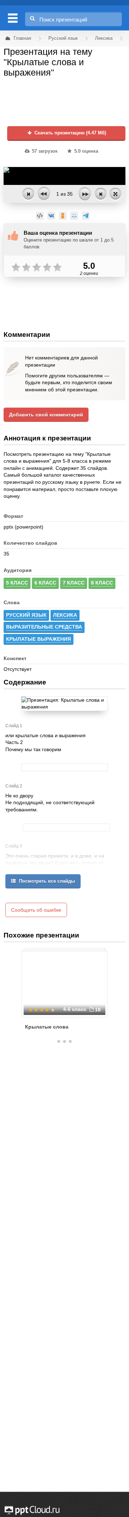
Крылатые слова (46, 1027)
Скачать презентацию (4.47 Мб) (69, 132)
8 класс (102, 583)
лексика (65, 615)
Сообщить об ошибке (36, 910)
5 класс (17, 583)
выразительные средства (44, 627)
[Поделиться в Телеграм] (86, 216)
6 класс (45, 583)
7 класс (74, 583)
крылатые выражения (38, 639)
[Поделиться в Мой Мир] (74, 216)
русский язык (26, 615)
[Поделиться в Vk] (51, 216)
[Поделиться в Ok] (63, 216)
